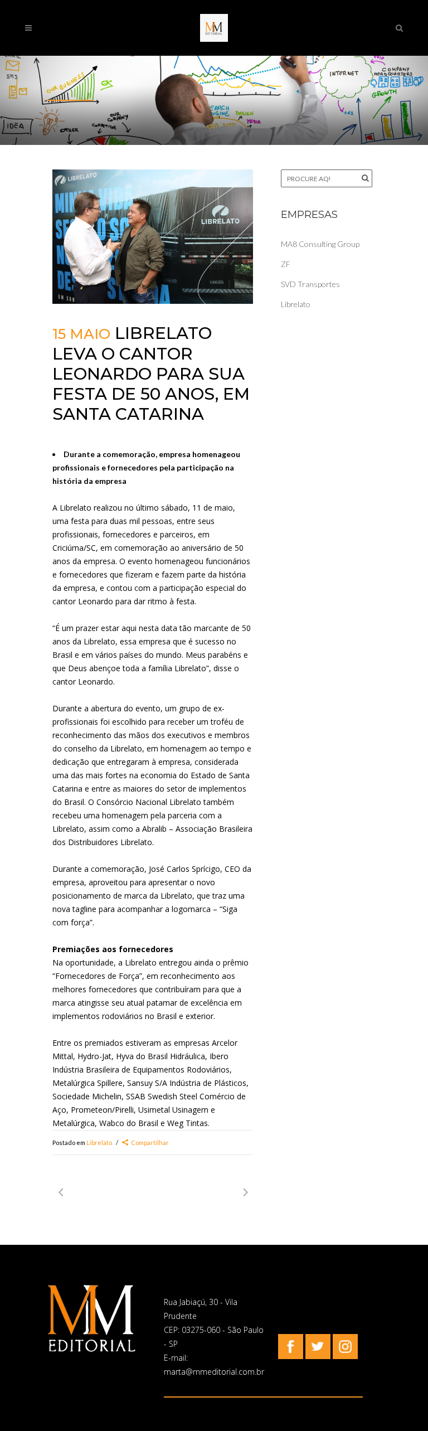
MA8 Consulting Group (320, 244)
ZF (285, 264)
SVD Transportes (310, 284)
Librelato (99, 1142)
